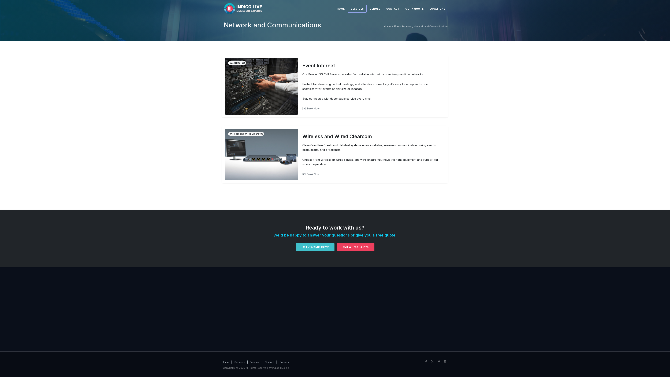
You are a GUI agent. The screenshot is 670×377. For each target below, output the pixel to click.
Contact (269, 362)
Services (239, 362)
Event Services (403, 26)
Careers (284, 362)
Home (387, 26)
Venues (254, 362)
